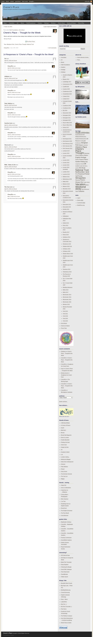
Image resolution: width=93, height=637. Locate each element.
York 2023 (65, 320)
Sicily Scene (64, 471)
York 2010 (65, 311)
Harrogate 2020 (67, 115)
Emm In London (65, 437)
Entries (80, 200)
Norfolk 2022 (66, 209)
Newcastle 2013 (67, 204)
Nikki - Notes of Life (9, 164)
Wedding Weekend (67, 287)
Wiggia (62, 478)
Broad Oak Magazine (66, 435)
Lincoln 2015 (66, 160)
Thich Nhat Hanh (65, 571)
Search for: (62, 48)
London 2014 (66, 171)
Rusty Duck (64, 508)
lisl (5, 58)
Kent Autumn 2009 (67, 141)
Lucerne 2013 (66, 174)
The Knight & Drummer (66, 510)
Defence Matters (83, 155)
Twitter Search (64, 576)
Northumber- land (82, 172)
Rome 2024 (66, 234)
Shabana (63, 351)
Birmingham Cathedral (66, 392)
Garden (77, 161)
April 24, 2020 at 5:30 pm (10, 166)
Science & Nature (71, 23)
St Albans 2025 (66, 251)
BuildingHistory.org (65, 590)
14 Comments (52, 48)
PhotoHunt (81, 174)
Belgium (81, 145)
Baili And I (63, 430)
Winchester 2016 (67, 297)
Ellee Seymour (64, 499)
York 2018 (65, 316)
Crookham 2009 (67, 105)
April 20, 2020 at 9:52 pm (10, 105)
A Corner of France (65, 425)
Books (22, 23)
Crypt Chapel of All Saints (50, 26)
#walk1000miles (82, 133)
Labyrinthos (64, 601)
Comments (81, 202)
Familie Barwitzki (65, 439)
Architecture (78, 142)
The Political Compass (66, 615)
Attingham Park (10, 44)
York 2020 (65, 318)
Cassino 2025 (66, 89)
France (86, 159)
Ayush (62, 427)
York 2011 (65, 313)
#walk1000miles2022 (80, 138)
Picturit (62, 469)
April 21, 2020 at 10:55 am (10, 125)
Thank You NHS (8, 26)
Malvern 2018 (66, 184)
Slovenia (77, 180)
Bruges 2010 (66, 79)
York (76, 191)
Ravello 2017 (66, 232)
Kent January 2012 (67, 148)
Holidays (53, 23)
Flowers (81, 159)
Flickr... (79, 59)
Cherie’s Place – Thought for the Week (22, 32)
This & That (81, 23)
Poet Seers (63, 609)
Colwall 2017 (66, 98)
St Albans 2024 (66, 248)
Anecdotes (11, 23)
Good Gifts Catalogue (66, 569)
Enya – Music (64, 599)
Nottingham (66, 216)
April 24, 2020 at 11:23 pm (14, 174)
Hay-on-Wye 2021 (67, 125)
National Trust (30, 44)
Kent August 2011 (67, 138)
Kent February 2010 (68, 143)
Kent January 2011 (67, 146)
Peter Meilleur (64, 466)
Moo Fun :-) (64, 604)
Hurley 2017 (66, 127)
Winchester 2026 (67, 302)
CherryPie (6, 48)
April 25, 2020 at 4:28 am (10, 189)
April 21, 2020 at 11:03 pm (14, 156)
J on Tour (63, 501)
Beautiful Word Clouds (66, 583)
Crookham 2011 (67, 108)
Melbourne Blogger (66, 459)
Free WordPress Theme (8, 635)
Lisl (62, 454)
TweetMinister (64, 574)
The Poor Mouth (65, 513)
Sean (62, 368)
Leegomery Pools (79, 163)
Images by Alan (65, 447)
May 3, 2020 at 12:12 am (14, 196)
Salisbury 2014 (66, 237)
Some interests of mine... (83, 57)
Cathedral (85, 145)
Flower (77, 159)
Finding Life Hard (65, 442)
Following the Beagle (66, 567)
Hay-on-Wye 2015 (67, 122)
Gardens (40, 23)
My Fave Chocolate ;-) (66, 606)
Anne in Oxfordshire (66, 487)
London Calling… (65, 457)
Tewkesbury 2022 (67, 271)
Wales (87, 184)
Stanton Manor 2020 (68, 253)
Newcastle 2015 (67, 206)
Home (5, 23)
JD (61, 449)
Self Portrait (78, 176)
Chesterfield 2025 (67, 93)
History (82, 161)
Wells (82, 189)
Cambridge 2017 (67, 81)
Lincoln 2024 (66, 165)
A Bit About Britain (65, 422)
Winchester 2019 (67, 299)
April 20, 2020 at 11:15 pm (14, 114)
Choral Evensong (65, 592)
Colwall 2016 (66, 96)
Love (80, 166)
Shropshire (80, 178)
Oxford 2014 (66, 223)
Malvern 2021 (66, 186)
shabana (6, 76)
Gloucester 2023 (67, 112)
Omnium (63, 464)
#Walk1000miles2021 (80, 136)
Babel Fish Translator (66, 562)
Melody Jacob (64, 373)
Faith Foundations (30, 23)
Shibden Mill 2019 (67, 246)
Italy (86, 161)
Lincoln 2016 (66, 162)
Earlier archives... (63, 401)
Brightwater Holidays (66, 522)
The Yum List (8, 187)
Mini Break (82, 168)
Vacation (80, 184)
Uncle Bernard (64, 515)
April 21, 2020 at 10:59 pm (14, 134)
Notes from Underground (67, 461)
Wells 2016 (65, 289)
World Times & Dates (66, 622)
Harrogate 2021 (67, 117)
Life (84, 164)
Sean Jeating (8, 103)
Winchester (86, 189)
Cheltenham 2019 (67, 91)
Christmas (86, 153)
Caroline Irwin (8, 123)
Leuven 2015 (66, 153)
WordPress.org (81, 205)
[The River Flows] (30, 41)
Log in (78, 197)
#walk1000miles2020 (80, 134)
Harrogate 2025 (67, 120)
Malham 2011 (66, 176)
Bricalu (62, 432)
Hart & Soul (64, 444)
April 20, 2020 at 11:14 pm (14, 92)
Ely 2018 (65, 110)
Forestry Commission (66, 537)
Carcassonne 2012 (67, 84)
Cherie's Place (11, 7)
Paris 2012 (65, 225)
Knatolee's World (65, 452)
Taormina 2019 (66, 269)
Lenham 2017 (66, 150)
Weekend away (80, 188)
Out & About (61, 23)
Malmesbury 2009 (67, 179)
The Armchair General (66, 473)
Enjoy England (64, 564)
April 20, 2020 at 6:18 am (10, 60)
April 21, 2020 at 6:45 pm (10, 147)
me (83, 166)
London (77, 166)
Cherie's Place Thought (20, 44)
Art (17, 23)
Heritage (46, 23)
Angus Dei (63, 485)
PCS (76, 174)
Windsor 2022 (66, 304)
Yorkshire (81, 191)
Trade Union (86, 182)
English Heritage (80, 157)
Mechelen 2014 (67, 188)
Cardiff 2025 (66, 86)
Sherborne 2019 (67, 244)
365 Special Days (65, 555)
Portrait (87, 174)
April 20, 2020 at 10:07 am (10, 78)
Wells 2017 (65, 292)
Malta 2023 (65, 181)
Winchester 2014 (67, 294)
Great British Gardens (66, 540)
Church (77, 155)
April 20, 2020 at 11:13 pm (14, 68)
